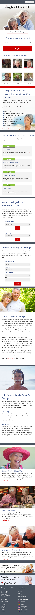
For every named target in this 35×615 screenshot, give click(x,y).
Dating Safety (4, 601)
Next (17, 48)
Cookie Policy (4, 594)
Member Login (29, 1)
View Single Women (23, 595)
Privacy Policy (4, 593)
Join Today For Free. (8, 128)
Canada (22, 603)
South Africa (23, 611)
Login (19, 593)
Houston (3, 611)
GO (17, 228)
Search (17, 283)
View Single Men (22, 596)
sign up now (10, 358)
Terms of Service (5, 591)
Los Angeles (4, 608)
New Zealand (24, 606)
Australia (23, 601)
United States (24, 608)
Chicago (3, 609)
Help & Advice (4, 603)
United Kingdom (24, 609)
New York (3, 606)
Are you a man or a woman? (18, 38)
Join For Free (21, 590)
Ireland (22, 604)
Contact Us (3, 604)
